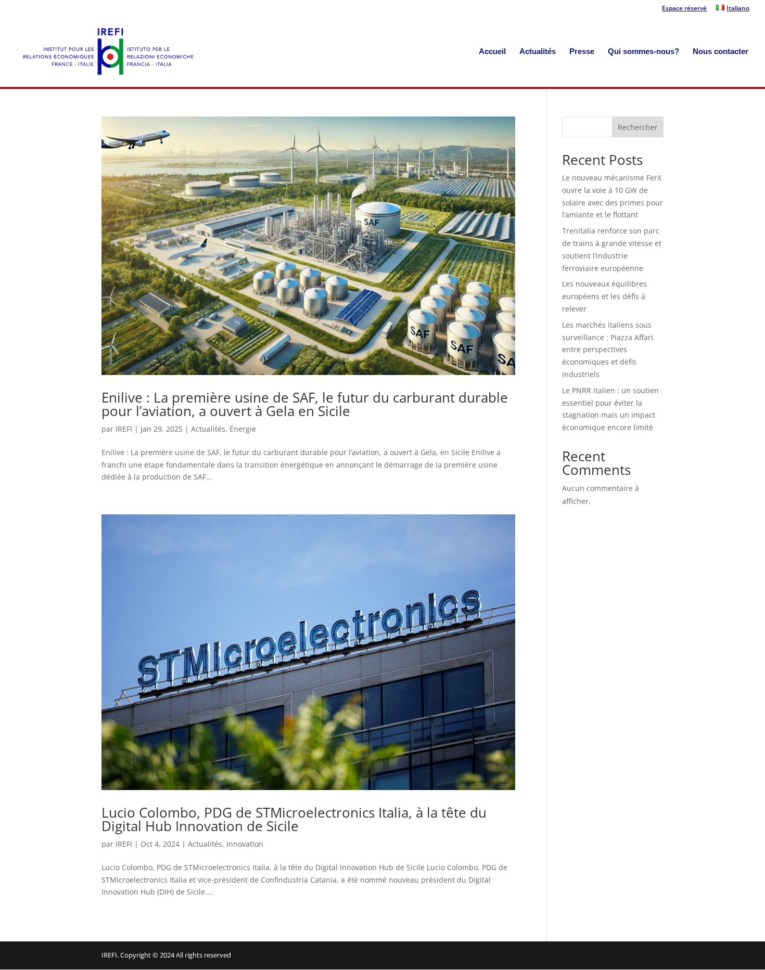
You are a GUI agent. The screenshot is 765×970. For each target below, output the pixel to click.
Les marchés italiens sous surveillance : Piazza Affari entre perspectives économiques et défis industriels (607, 349)
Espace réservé (684, 8)
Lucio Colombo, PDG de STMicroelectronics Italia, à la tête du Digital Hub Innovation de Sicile (294, 819)
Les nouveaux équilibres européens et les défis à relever (604, 296)
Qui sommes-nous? (643, 52)
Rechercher (638, 127)
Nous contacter (720, 52)
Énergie (243, 429)
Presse (581, 52)
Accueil (492, 52)
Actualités (537, 52)
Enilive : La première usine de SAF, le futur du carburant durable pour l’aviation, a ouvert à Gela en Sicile (304, 404)
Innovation (244, 844)
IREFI (124, 429)
